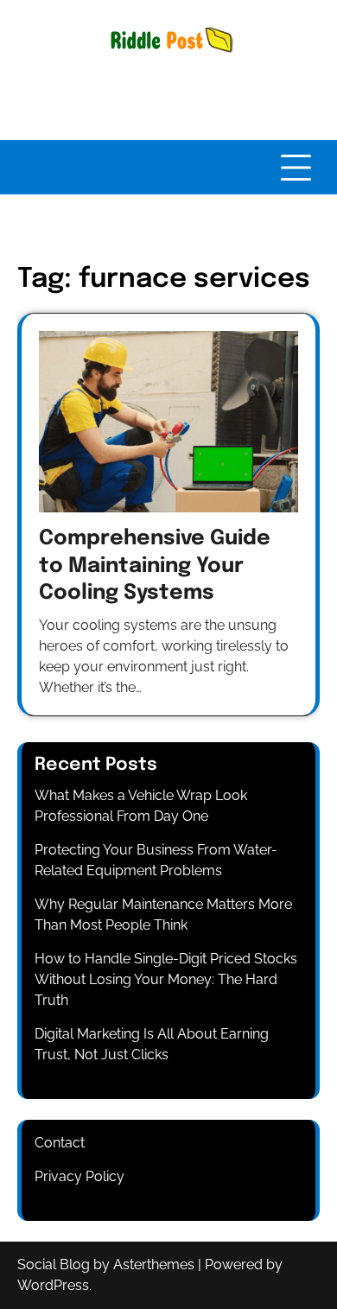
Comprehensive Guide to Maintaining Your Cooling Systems (154, 565)
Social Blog (53, 1264)
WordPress (53, 1285)
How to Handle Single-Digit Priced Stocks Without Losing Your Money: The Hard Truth (166, 979)
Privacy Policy (79, 1176)
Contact (60, 1142)
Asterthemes (153, 1264)
